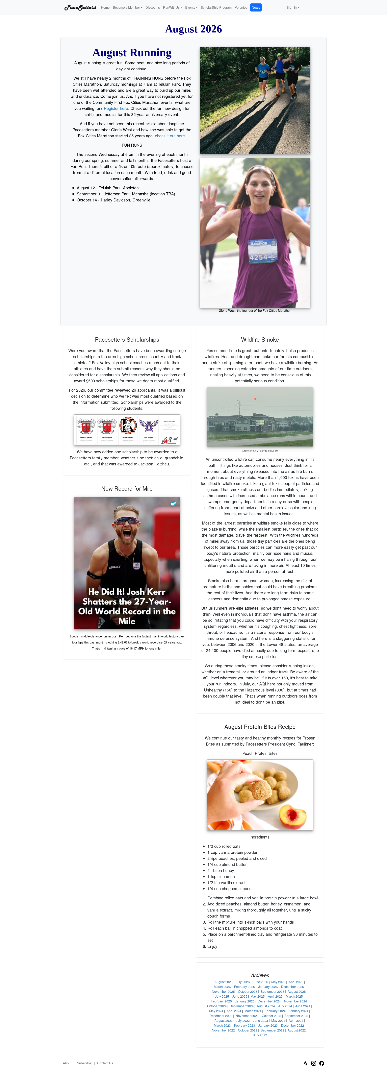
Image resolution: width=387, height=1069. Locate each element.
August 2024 (266, 1006)
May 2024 (216, 1011)
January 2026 (268, 986)
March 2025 (294, 996)
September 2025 (272, 991)
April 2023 (296, 1020)
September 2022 (272, 1030)
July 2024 (285, 1006)
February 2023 (244, 1025)
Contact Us (105, 1063)
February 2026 (244, 986)
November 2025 (223, 991)
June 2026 (260, 981)
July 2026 (243, 981)
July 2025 (222, 996)
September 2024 (242, 1006)
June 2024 (302, 1006)
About (67, 1063)
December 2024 (269, 1001)
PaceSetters (79, 7)
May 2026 (278, 981)
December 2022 (292, 1025)
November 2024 (295, 1001)
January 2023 (268, 1025)
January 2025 (245, 1001)
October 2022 (247, 1030)
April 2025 (275, 996)
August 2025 (297, 991)
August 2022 (297, 1030)
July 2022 (260, 1035)
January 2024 (298, 1011)
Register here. (116, 108)
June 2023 (260, 1020)
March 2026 (222, 986)
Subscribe (84, 1063)
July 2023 (243, 1020)
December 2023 (220, 1015)
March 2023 (222, 1025)
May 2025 (258, 996)
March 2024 (252, 1011)
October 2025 (247, 991)
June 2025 (239, 996)
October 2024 (217, 1006)
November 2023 (247, 1015)
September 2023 (296, 1015)
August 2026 (223, 981)
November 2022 (223, 1030)
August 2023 (223, 1020)
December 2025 (292, 986)
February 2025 (221, 1001)
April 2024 (234, 1011)
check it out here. (170, 136)
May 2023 (278, 1020)
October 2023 (271, 1015)
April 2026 (296, 981)
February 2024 (275, 1011)
